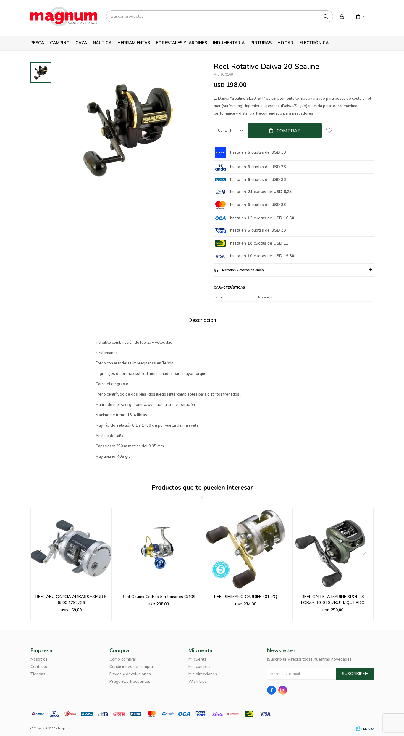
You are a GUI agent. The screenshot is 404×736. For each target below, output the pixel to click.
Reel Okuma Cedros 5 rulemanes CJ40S (158, 597)
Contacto (38, 666)
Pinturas (261, 43)
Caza (81, 43)
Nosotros (39, 659)
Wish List (197, 681)
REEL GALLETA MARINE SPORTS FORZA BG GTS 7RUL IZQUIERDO (333, 599)
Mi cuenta (197, 659)
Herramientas (133, 43)
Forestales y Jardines (181, 43)
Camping (60, 43)
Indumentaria (229, 43)
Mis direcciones (202, 674)
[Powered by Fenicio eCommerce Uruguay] (365, 728)
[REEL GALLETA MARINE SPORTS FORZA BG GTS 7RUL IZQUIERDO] (333, 548)
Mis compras (199, 666)
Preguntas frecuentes (129, 681)
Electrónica (314, 43)
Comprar (289, 131)
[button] (37, 564)
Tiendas (37, 674)
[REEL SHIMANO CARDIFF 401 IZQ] (245, 548)
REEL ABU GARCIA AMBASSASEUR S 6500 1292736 (71, 599)
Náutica (102, 43)
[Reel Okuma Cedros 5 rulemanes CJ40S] (158, 548)
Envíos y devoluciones (130, 674)
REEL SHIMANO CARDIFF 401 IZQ (245, 597)
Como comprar (122, 659)
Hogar (285, 43)
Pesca (37, 43)
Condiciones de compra (131, 666)
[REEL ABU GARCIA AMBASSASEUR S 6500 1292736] (71, 548)
